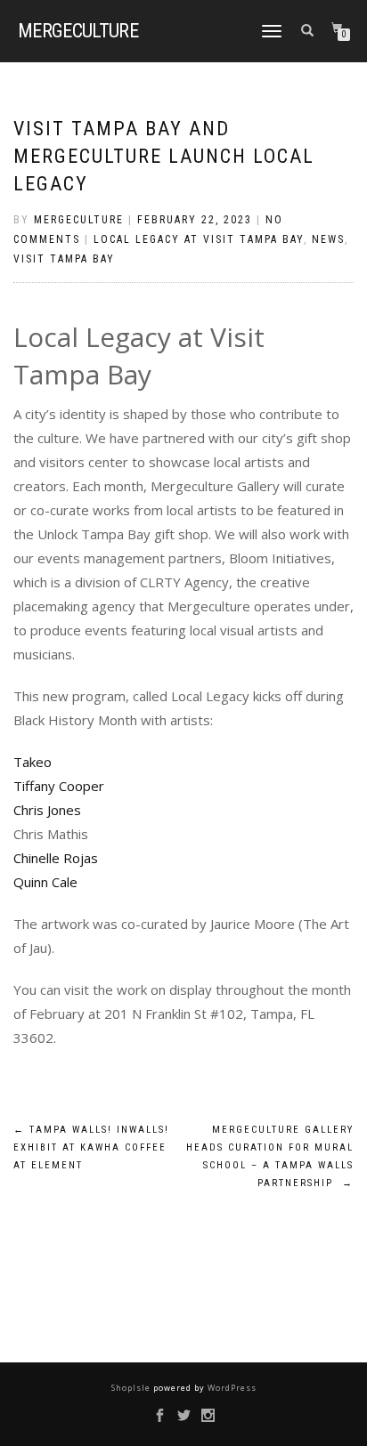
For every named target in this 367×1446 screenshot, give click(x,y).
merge (78, 31)
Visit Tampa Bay (64, 259)
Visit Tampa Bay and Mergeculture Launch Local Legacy (163, 156)
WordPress (231, 1387)
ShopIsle (132, 1387)
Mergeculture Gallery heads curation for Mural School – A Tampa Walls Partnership (270, 1156)
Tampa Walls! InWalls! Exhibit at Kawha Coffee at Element (91, 1147)
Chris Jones (47, 810)
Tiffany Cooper (58, 786)
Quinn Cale (45, 882)
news (328, 239)
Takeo (32, 762)
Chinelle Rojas (55, 858)
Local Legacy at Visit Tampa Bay (199, 239)
